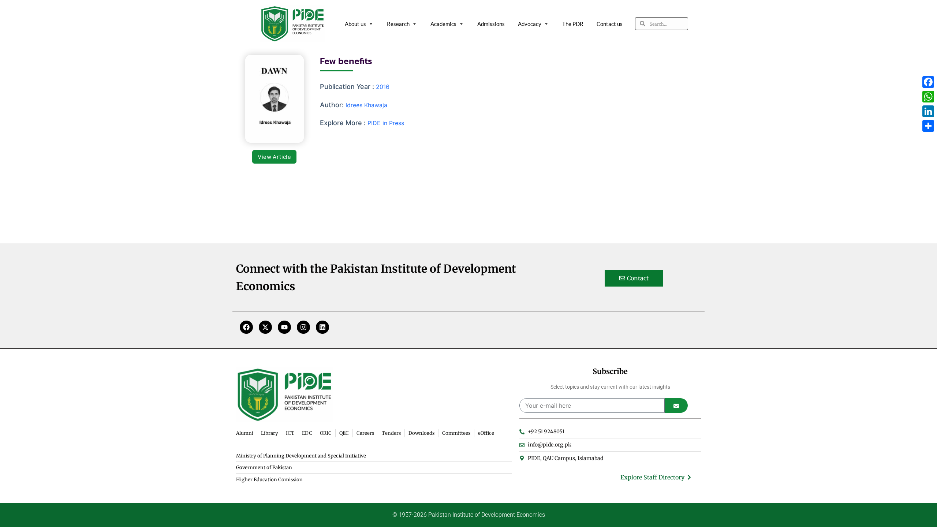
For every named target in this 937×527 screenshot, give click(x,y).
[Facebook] (246, 327)
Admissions (491, 23)
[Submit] (676, 405)
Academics (443, 23)
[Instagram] (303, 327)
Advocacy (529, 23)
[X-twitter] (265, 327)
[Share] (928, 126)
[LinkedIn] (928, 111)
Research (398, 23)
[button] (274, 157)
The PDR (572, 23)
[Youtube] (284, 327)
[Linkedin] (322, 327)
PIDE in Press (385, 123)
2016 (382, 86)
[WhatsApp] (928, 96)
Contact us (610, 23)
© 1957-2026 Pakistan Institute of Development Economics (468, 514)
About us (355, 23)
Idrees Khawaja (366, 105)
